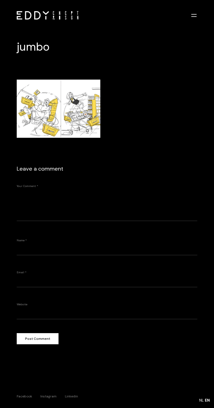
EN (207, 400)
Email (21, 272)
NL (201, 400)
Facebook (24, 396)
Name (22, 240)
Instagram (48, 396)
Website (22, 304)
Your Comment (27, 186)
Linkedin (71, 396)
